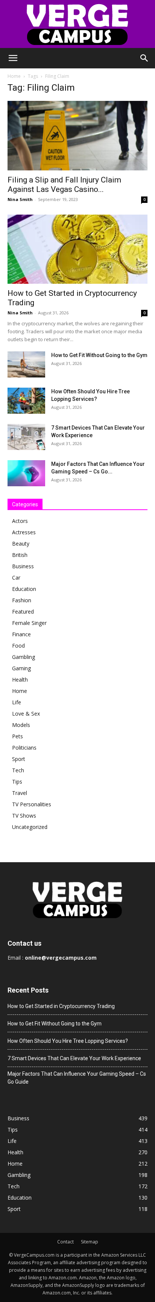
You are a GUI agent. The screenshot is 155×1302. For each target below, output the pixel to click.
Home (14, 76)
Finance (21, 634)
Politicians (24, 747)
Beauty (20, 543)
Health (20, 679)
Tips (17, 781)
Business (23, 566)
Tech (18, 770)
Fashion (21, 600)
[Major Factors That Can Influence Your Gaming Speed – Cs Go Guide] (26, 473)
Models (21, 724)
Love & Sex (26, 713)
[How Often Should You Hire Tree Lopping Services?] (26, 401)
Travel (19, 792)
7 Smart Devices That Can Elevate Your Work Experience (74, 1058)
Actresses (24, 532)
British (19, 554)
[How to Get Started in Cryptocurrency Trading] (77, 249)
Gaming (21, 668)
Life (16, 702)
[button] (13, 58)
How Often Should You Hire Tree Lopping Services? (68, 1041)
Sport (18, 758)
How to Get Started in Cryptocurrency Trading (61, 1006)
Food (18, 645)
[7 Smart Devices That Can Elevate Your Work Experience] (26, 437)
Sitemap (89, 1242)
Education (24, 588)
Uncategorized (29, 826)
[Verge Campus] (77, 24)
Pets (17, 736)
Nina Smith (20, 199)
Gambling (23, 656)
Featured (23, 611)
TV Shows (24, 815)
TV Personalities (31, 804)
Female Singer (29, 622)
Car (16, 577)
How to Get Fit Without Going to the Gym (99, 355)
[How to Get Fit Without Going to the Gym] (26, 364)
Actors (20, 520)
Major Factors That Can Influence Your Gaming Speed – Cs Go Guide (77, 1078)
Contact (65, 1242)
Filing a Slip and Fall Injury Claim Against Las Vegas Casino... (64, 184)
